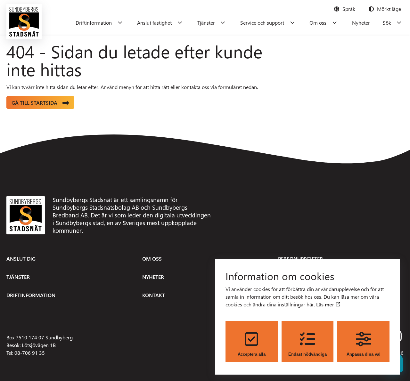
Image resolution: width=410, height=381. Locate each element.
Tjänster (206, 22)
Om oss (317, 22)
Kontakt (153, 295)
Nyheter (361, 22)
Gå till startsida (34, 102)
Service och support (262, 22)
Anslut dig (21, 258)
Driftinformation (94, 22)
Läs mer (325, 304)
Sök (387, 22)
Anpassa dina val (364, 354)
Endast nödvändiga (307, 354)
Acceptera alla (252, 354)
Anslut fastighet (154, 22)
